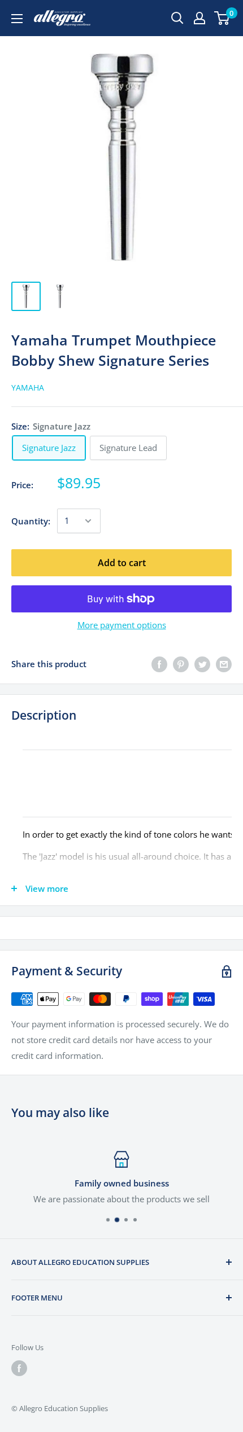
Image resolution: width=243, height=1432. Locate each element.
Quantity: (30, 521)
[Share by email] (224, 663)
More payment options (121, 624)
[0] (222, 18)
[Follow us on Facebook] (19, 1368)
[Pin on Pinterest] (181, 663)
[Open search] (177, 18)
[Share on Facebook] (159, 663)
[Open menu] (17, 18)
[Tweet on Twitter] (202, 663)
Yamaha (27, 387)
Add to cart (122, 563)
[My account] (199, 18)
